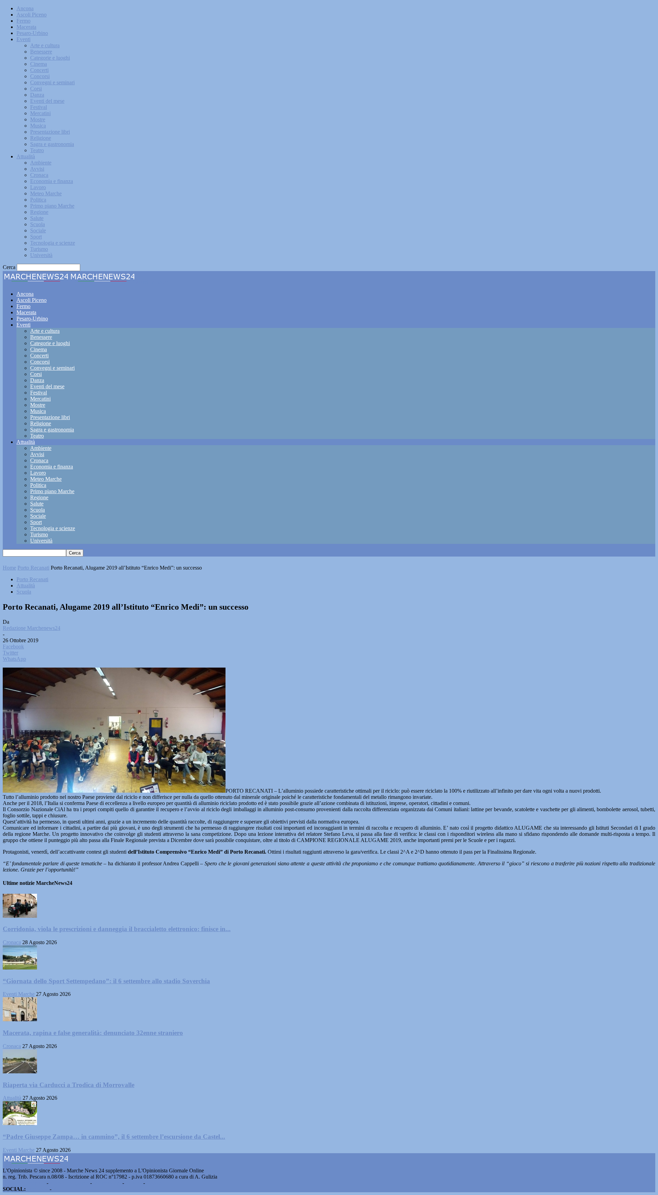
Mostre (37, 119)
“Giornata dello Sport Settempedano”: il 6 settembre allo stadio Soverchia (106, 981)
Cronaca (39, 175)
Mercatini (40, 113)
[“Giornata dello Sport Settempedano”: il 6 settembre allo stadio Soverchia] (20, 968)
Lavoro (38, 187)
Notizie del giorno (69, 1183)
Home (9, 568)
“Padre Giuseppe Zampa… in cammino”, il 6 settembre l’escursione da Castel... (114, 1136)
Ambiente (40, 163)
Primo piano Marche (52, 206)
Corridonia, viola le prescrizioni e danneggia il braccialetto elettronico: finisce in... (117, 928)
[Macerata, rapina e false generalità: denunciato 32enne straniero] (20, 1019)
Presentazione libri (50, 132)
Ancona (25, 8)
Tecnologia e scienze (52, 243)
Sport (36, 237)
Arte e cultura (45, 45)
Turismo (39, 249)
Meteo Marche (46, 193)
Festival (38, 107)
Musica (38, 126)
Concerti (39, 70)
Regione (39, 212)
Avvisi (37, 169)
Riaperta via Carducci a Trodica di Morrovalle (68, 1084)
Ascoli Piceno (31, 14)
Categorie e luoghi (50, 58)
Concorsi (40, 76)
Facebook (37, 1189)
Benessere (41, 51)
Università (41, 255)
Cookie (154, 1183)
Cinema (38, 64)
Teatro (37, 150)
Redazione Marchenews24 (31, 628)
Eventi (23, 39)
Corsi (36, 89)
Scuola (37, 224)
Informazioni (107, 1183)
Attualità (25, 156)
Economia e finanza (51, 181)
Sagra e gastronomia (52, 144)
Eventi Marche (19, 994)
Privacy (133, 1183)
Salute (37, 218)
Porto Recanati (33, 568)
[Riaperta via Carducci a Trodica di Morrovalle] (20, 1071)
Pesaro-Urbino (32, 33)
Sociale (38, 230)
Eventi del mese (47, 101)
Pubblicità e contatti (24, 1183)
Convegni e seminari (52, 82)
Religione (40, 138)
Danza (37, 95)
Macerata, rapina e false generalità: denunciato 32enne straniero (93, 1032)
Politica (38, 200)
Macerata (26, 27)
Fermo (23, 21)
